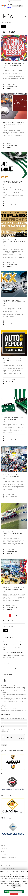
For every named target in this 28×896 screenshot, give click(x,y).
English (12, 1)
